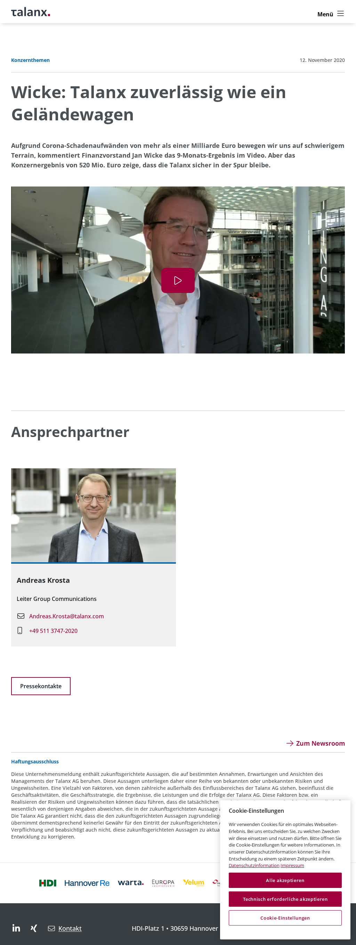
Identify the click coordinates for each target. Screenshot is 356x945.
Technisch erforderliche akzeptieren (285, 899)
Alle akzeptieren (285, 880)
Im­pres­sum (292, 865)
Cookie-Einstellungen (285, 918)
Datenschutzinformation (254, 865)
